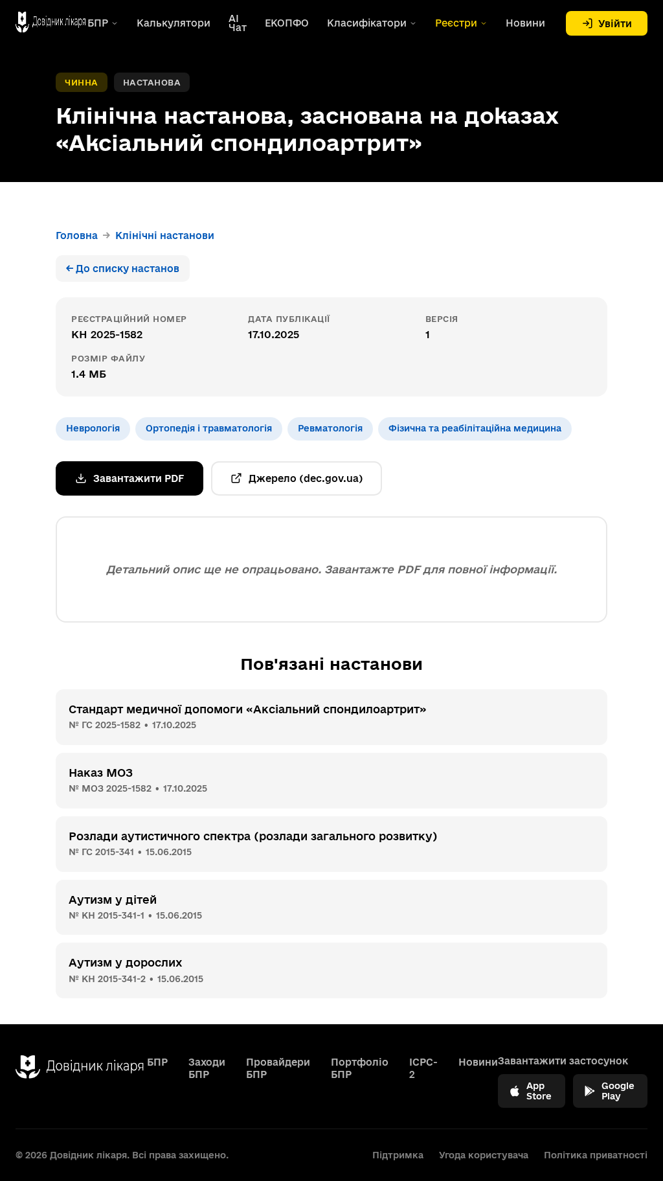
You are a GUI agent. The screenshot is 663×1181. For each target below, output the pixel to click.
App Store (539, 1091)
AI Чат (238, 23)
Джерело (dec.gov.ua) (306, 478)
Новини (525, 23)
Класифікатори (367, 23)
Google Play (618, 1091)
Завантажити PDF (138, 478)
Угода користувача (483, 1155)
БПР (97, 23)
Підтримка (397, 1155)
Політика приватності (595, 1155)
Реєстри (456, 23)
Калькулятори (173, 23)
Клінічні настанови (164, 235)
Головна (77, 235)
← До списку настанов (122, 268)
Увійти (615, 23)
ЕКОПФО (287, 23)
